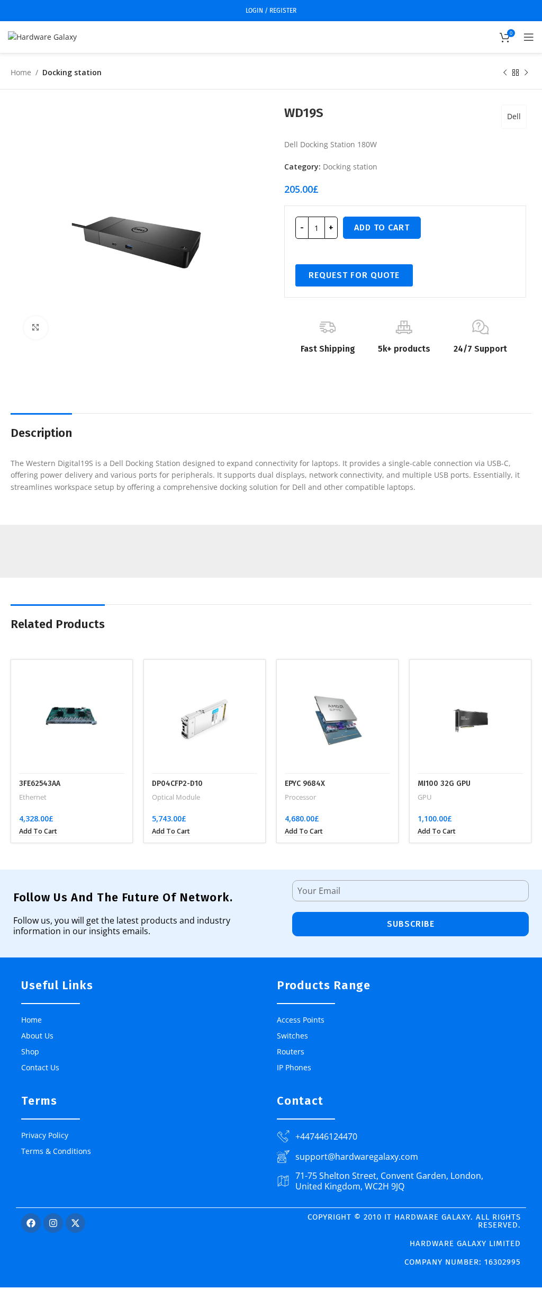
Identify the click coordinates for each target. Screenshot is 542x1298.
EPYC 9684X (305, 783)
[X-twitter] (75, 1223)
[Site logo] (42, 36)
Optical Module (176, 797)
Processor (300, 797)
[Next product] (526, 73)
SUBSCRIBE (411, 924)
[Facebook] (31, 1223)
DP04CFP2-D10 (177, 783)
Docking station (72, 72)
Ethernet (33, 797)
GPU (424, 797)
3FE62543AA (39, 783)
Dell (514, 116)
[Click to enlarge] (36, 328)
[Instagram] (53, 1223)
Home (21, 72)
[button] (38, 831)
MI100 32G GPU (444, 783)
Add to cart (382, 227)
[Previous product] (505, 73)
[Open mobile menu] (528, 37)
